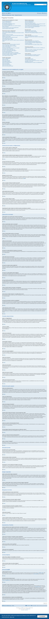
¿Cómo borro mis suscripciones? (30, 51)
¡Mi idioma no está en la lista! (6, 36)
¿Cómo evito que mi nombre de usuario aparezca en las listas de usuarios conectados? (13, 33)
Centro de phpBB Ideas (6, 580)
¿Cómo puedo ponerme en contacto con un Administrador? (33, 62)
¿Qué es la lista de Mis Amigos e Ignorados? (31, 35)
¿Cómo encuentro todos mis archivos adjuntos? (32, 55)
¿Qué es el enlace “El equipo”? (29, 27)
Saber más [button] (12, 617)
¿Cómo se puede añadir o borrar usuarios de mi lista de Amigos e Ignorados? (34, 37)
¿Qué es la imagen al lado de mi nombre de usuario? (10, 37)
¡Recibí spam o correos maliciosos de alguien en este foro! (33, 32)
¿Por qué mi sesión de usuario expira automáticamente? (10, 27)
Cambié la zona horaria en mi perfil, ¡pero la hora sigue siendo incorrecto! (12, 35)
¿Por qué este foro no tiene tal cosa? (30, 59)
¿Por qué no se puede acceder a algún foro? (8, 49)
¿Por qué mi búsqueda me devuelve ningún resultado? (33, 41)
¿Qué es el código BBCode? (6, 58)
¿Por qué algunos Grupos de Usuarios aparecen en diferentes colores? (35, 25)
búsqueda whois (38, 586)
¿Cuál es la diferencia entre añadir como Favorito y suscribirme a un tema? (35, 48)
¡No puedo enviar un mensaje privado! (30, 30)
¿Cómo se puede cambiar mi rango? (7, 39)
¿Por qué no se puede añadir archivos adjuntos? (9, 50)
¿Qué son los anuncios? (5, 63)
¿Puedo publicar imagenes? (6, 61)
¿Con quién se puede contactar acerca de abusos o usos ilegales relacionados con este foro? (34, 61)
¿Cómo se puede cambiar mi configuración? (8, 31)
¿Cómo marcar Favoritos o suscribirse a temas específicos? (34, 49)
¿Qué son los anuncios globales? (7, 62)
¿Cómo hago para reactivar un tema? (7, 55)
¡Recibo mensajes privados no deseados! (31, 31)
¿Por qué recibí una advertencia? (7, 51)
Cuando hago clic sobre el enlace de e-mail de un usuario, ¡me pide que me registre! (13, 40)
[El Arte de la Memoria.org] (7, 7)
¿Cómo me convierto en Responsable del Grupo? (32, 24)
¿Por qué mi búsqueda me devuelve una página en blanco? (33, 42)
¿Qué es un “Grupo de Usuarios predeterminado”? (32, 26)
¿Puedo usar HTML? (5, 59)
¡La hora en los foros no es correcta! (7, 34)
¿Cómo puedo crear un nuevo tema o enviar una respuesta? (11, 44)
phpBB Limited (41, 572)
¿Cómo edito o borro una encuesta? (7, 48)
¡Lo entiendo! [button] (42, 616)
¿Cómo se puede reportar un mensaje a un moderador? (10, 52)
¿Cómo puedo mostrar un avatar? (7, 38)
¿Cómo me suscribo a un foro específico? (31, 50)
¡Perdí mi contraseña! (5, 26)
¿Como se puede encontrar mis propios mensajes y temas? (33, 44)
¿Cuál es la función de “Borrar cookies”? (8, 28)
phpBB (24, 178)
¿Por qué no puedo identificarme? (7, 24)
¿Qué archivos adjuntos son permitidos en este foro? (32, 54)
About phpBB (36, 573)
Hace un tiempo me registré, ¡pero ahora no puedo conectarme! (11, 25)
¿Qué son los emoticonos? (6, 60)
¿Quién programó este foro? (29, 58)
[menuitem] (9, 13)
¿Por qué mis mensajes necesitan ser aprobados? (9, 54)
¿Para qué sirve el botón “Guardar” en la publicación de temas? (11, 53)
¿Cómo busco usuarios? (28, 43)
